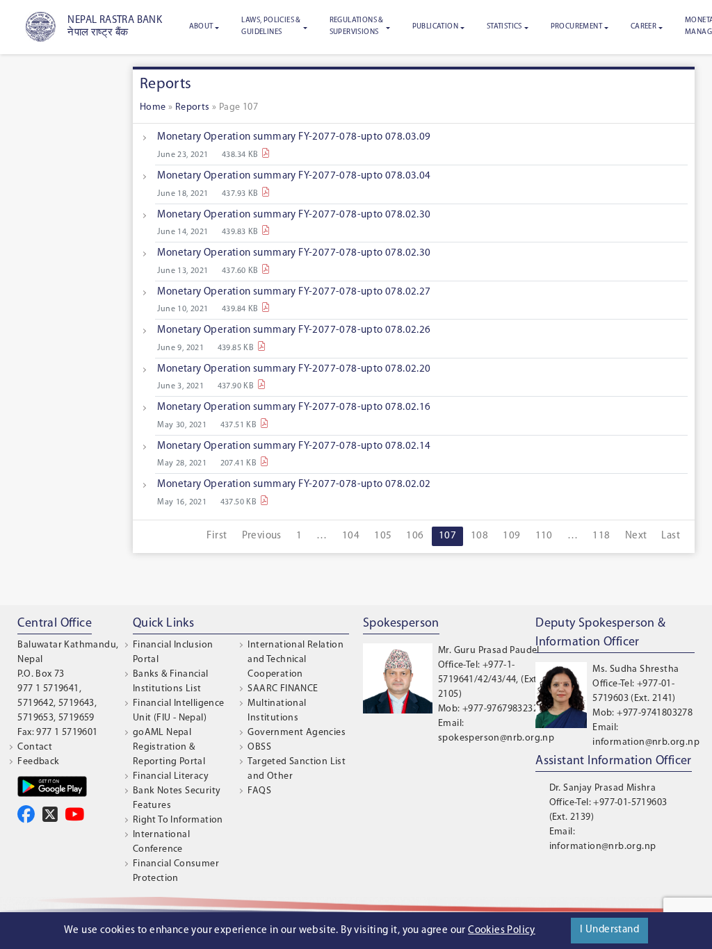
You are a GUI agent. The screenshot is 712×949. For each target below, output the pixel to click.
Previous (262, 536)
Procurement (576, 27)
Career (643, 27)
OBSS (259, 747)
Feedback (38, 762)
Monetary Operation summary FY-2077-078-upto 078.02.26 (293, 330)
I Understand (609, 930)
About (201, 27)
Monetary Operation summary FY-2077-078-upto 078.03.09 (293, 137)
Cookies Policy (501, 930)
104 (350, 536)
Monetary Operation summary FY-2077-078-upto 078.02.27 (293, 292)
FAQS (259, 791)
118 (601, 536)
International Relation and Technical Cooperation (295, 659)
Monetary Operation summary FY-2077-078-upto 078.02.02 (293, 484)
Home (153, 107)
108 (479, 536)
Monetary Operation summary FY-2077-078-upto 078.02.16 (293, 407)
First (217, 536)
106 (414, 536)
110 (544, 536)
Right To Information (178, 820)
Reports (192, 107)
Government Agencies (297, 732)
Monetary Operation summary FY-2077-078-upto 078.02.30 (293, 215)
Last (670, 536)
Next (636, 536)
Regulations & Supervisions (357, 26)
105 (382, 536)
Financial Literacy (171, 776)
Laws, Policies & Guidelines (270, 26)
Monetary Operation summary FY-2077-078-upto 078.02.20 (293, 369)
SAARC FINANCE (283, 689)
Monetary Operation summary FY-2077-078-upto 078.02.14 (293, 446)
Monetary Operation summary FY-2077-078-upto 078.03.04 (293, 176)
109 (511, 536)
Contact (34, 747)
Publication (435, 27)
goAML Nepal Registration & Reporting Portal (169, 747)
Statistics (504, 27)
